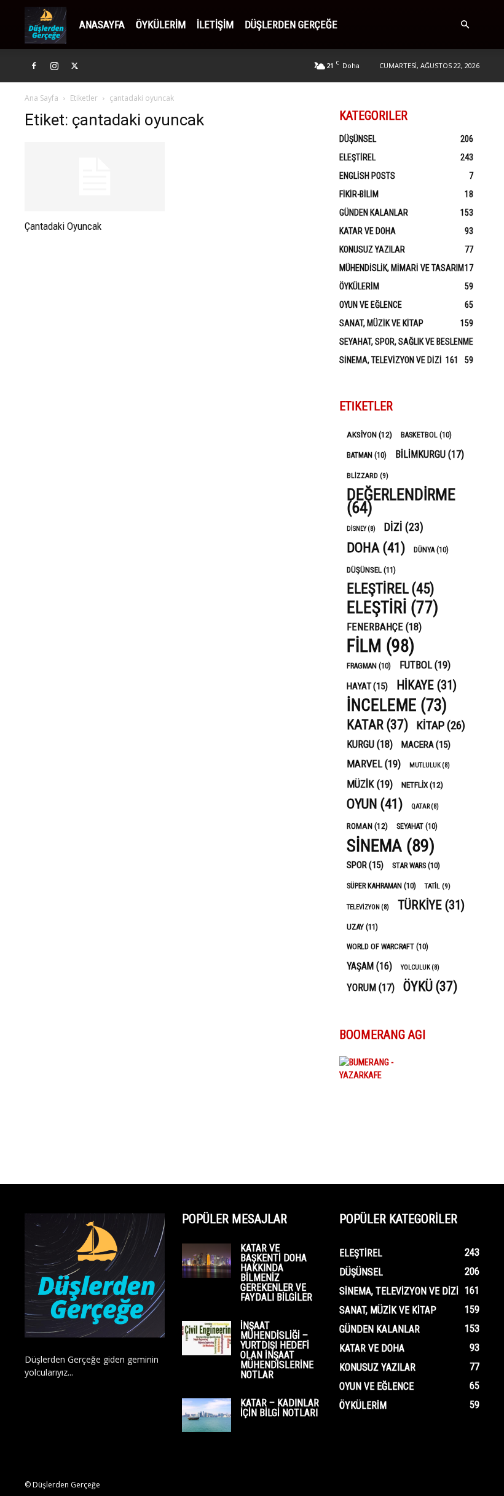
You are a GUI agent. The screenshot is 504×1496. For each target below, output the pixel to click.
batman (367, 455)
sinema (391, 845)
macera (426, 744)
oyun (375, 803)
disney (361, 529)
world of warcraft (387, 946)
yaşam (369, 966)
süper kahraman (381, 886)
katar (377, 724)
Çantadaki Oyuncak (63, 226)
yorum (371, 987)
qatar (425, 806)
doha (376, 547)
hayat (367, 686)
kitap (441, 725)
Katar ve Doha (367, 231)
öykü (430, 986)
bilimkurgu (429, 454)
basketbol (426, 435)
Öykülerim (161, 24)
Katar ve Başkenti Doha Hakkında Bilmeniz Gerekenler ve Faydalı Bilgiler (276, 1272)
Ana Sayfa (41, 98)
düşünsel (371, 569)
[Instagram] (54, 65)
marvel (374, 764)
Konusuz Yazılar (372, 249)
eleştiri (392, 607)
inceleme (397, 705)
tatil (438, 886)
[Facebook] (34, 65)
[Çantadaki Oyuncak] (95, 176)
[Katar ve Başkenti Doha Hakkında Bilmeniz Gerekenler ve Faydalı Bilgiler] (206, 1260)
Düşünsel (357, 139)
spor (365, 865)
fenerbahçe (384, 627)
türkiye (431, 905)
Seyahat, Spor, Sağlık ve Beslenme (406, 342)
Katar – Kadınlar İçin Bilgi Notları (279, 1408)
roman (367, 826)
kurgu (370, 744)
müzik (370, 784)
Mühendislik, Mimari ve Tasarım (401, 268)
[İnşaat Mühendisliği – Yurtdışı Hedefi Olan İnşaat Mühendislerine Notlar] (206, 1338)
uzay (362, 926)
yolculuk (420, 967)
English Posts (367, 176)
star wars (416, 865)
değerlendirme (401, 501)
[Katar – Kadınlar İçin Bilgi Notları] (206, 1415)
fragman (369, 666)
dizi (403, 526)
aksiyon (369, 434)
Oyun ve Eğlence (370, 305)
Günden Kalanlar (373, 212)
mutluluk (429, 765)
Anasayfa (102, 24)
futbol (425, 665)
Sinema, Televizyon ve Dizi (390, 360)
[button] (464, 25)
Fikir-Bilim (359, 194)
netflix (422, 784)
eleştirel (391, 588)
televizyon (368, 907)
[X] (74, 65)
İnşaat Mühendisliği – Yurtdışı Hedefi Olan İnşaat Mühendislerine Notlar (276, 1350)
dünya (431, 550)
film (381, 646)
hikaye (426, 685)
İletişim (215, 24)
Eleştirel (357, 157)
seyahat (417, 826)
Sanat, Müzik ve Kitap (381, 323)
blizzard (367, 475)
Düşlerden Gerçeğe (291, 24)
